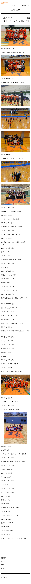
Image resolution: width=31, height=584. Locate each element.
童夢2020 (4, 3)
